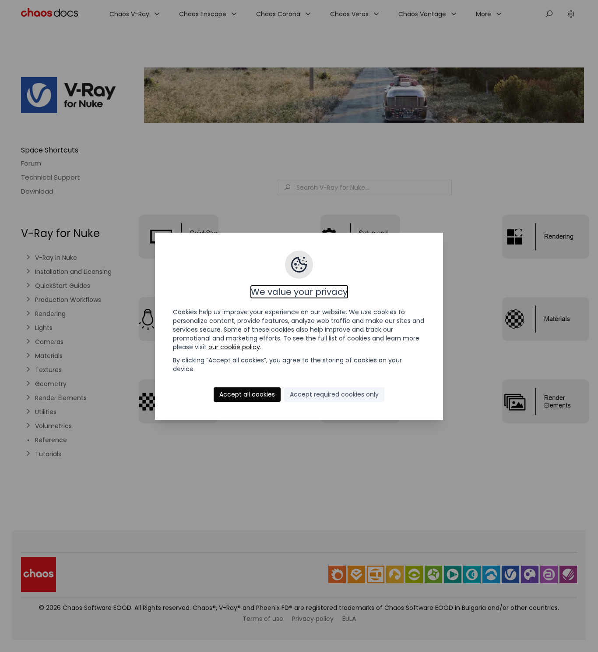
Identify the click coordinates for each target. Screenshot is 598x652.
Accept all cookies (247, 394)
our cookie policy (234, 347)
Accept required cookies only (334, 394)
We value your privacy (299, 292)
